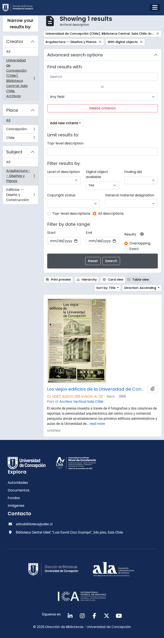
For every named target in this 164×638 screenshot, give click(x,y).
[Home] (20, 7)
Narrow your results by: (20, 23)
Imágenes (16, 505)
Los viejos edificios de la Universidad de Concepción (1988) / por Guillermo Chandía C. (96, 389)
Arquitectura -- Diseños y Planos (20, 175)
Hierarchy (89, 279)
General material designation (129, 195)
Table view (140, 279)
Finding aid (133, 171)
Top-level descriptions (71, 213)
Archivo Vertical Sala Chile (81, 401)
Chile (20, 138)
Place (12, 110)
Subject (14, 152)
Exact (134, 248)
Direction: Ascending (140, 288)
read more (97, 424)
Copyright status (61, 195)
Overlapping (139, 243)
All (8, 51)
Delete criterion (102, 108)
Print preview (60, 279)
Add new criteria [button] (64, 123)
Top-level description (65, 143)
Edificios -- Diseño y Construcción (20, 194)
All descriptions (111, 213)
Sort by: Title (106, 288)
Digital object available (97, 174)
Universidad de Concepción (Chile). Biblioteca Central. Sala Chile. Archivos (20, 78)
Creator (14, 41)
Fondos (14, 497)
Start (51, 232)
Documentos (18, 490)
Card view (115, 279)
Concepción (20, 130)
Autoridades (18, 482)
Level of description (63, 171)
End (89, 232)
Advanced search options (75, 55)
